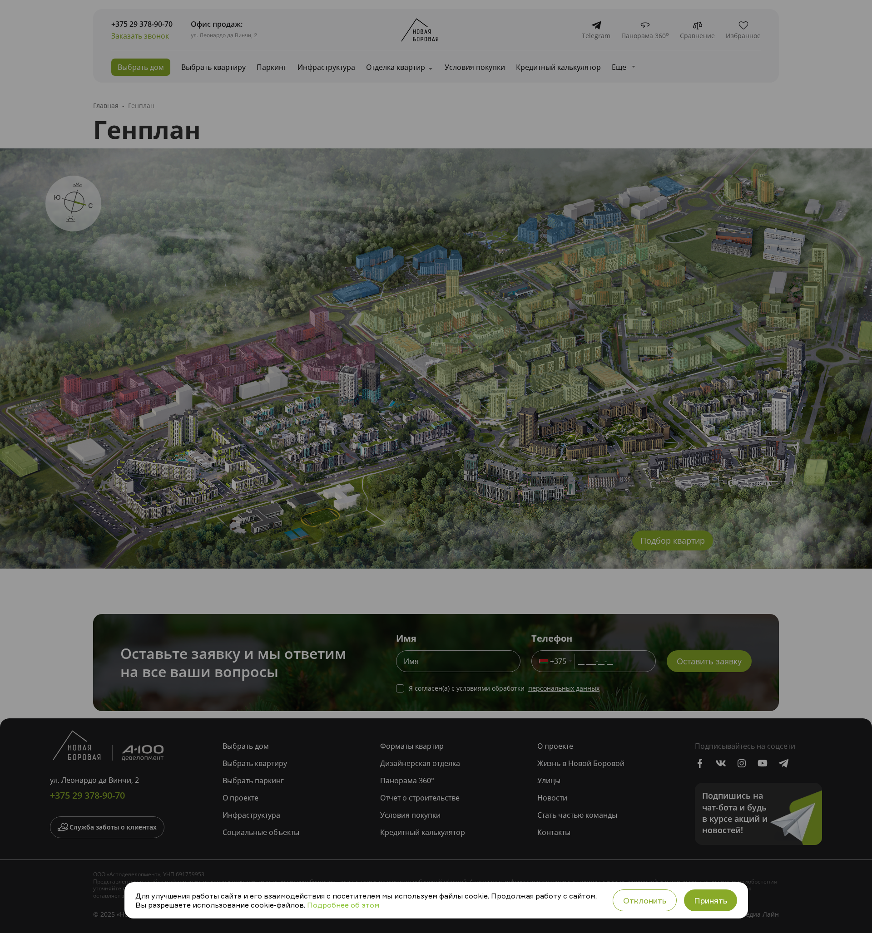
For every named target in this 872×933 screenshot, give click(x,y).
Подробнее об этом (343, 904)
